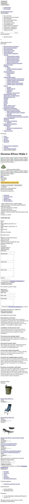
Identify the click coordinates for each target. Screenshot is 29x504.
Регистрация (7, 9)
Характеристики (8, 196)
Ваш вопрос (4, 298)
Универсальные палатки (13, 57)
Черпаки (9, 122)
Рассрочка (6, 140)
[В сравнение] (10, 448)
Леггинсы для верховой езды (14, 128)
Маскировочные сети (9, 97)
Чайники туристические (13, 93)
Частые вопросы (8, 200)
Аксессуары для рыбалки (10, 121)
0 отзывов (3, 186)
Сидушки (9, 70)
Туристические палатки (13, 56)
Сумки (5, 101)
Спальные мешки (8, 64)
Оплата (6, 139)
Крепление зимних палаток (14, 115)
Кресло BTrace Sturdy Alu (7, 417)
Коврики (6, 66)
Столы (8, 74)
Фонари (6, 102)
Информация (4, 469)
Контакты (6, 141)
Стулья (8, 76)
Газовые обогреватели (13, 81)
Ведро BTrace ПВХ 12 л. (7, 398)
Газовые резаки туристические (15, 84)
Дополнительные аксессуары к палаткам (17, 116)
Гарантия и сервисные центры (12, 484)
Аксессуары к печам (9, 50)
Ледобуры (6, 119)
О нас (5, 136)
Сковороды (10, 90)
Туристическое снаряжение (11, 53)
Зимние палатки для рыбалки (11, 109)
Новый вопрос (4, 290)
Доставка (6, 137)
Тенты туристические (12, 62)
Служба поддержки (6, 481)
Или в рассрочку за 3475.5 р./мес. (10, 182)
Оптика (6, 100)
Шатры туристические (13, 59)
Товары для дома (8, 131)
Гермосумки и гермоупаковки (11, 95)
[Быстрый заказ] (7, 448)
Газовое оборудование (9, 77)
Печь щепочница (8, 49)
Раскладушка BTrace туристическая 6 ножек (12, 437)
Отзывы (6, 198)
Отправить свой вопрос (6, 312)
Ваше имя (3, 292)
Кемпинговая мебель (9, 71)
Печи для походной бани (10, 47)
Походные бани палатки (13, 60)
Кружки (9, 87)
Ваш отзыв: (4, 269)
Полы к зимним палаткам (13, 111)
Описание (6, 195)
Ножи (5, 104)
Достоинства (4, 253)
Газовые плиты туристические (15, 83)
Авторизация (7, 7)
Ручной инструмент (9, 107)
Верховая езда (7, 125)
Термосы (9, 91)
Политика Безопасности (10, 478)
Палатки (6, 55)
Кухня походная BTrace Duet (8, 445)
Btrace (2, 176)
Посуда (6, 85)
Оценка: (3, 278)
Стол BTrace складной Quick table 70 (10, 452)
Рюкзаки (6, 98)
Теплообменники (8, 52)
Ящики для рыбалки (9, 118)
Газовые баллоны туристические (15, 78)
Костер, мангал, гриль (9, 105)
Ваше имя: (3, 250)
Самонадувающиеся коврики (14, 69)
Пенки (8, 67)
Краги (8, 126)
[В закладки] (9, 448)
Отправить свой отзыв (6, 284)
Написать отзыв (5, 249)
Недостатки (4, 261)
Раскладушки (10, 73)
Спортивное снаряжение (10, 123)
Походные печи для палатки (11, 46)
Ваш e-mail (3, 295)
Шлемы (9, 129)
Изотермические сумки (10, 94)
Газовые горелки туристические (15, 80)
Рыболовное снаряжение (10, 108)
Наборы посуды (11, 88)
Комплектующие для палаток (14, 63)
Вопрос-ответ (7, 199)
